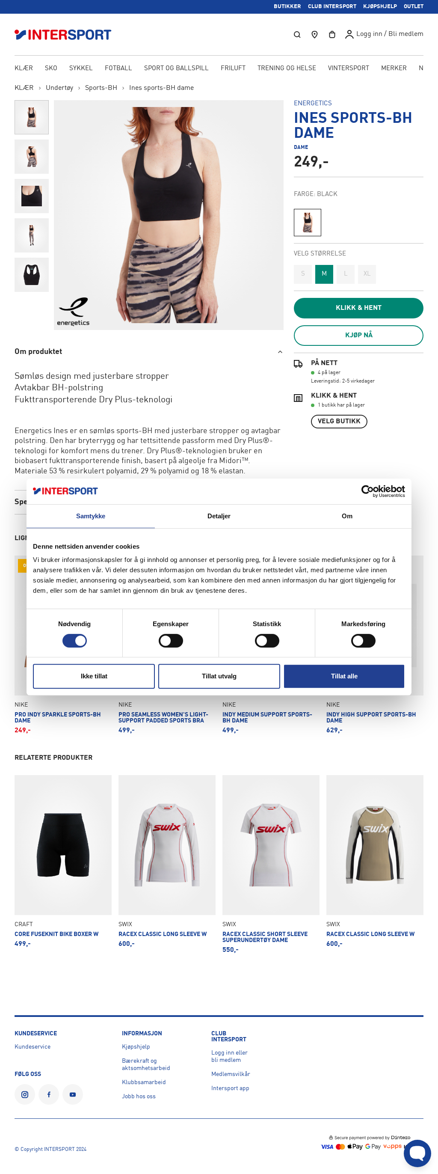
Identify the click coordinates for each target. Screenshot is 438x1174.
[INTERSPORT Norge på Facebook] (48, 1094)
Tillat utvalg (219, 676)
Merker (394, 68)
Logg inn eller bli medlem (229, 1056)
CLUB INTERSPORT (332, 6)
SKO (51, 68)
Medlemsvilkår (230, 1074)
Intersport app (230, 1088)
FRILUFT (233, 68)
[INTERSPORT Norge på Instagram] (25, 1094)
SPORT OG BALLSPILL (176, 68)
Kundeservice (32, 1047)
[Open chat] (417, 1153)
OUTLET (413, 6)
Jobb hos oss (139, 1097)
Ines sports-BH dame (161, 88)
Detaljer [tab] (219, 516)
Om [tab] (347, 516)
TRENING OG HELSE (286, 68)
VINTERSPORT (348, 68)
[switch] (171, 641)
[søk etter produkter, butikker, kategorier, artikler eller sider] (297, 34)
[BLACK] (307, 222)
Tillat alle (344, 676)
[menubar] (219, 69)
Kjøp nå (359, 335)
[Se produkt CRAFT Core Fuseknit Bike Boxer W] (63, 864)
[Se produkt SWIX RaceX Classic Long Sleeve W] (167, 864)
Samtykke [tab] (91, 516)
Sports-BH (101, 88)
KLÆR (24, 68)
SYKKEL (81, 68)
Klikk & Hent (359, 308)
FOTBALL (118, 68)
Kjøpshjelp (136, 1047)
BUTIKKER (287, 6)
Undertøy (59, 88)
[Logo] (68, 34)
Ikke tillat (94, 676)
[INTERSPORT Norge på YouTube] (72, 1094)
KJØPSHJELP (380, 6)
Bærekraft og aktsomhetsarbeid (146, 1064)
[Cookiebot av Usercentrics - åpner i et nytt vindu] (367, 491)
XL (367, 274)
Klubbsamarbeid (144, 1082)
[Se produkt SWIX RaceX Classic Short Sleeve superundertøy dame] (271, 864)
